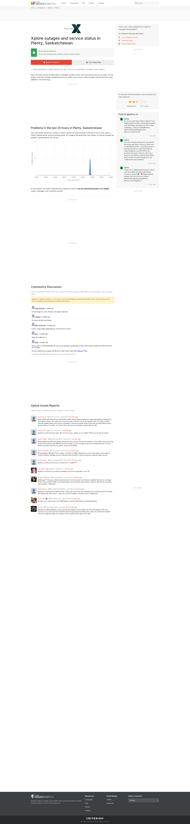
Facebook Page (127, 40)
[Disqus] (72, 329)
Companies (74, 3)
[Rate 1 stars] (130, 101)
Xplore (50, 8)
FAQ (83, 3)
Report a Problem (52, 62)
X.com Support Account (130, 37)
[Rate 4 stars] (141, 101)
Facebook (110, 803)
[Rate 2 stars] (134, 101)
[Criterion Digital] (95, 818)
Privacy (91, 3)
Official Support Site (128, 44)
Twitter (109, 800)
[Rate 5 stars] (145, 101)
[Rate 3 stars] (138, 101)
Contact (101, 3)
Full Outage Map (95, 62)
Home (63, 3)
